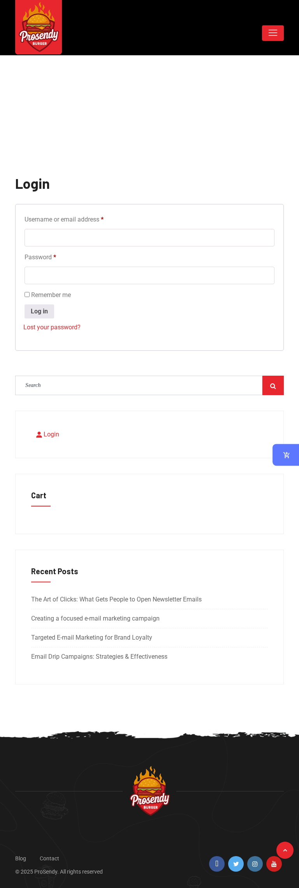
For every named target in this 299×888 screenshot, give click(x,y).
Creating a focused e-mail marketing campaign (95, 618)
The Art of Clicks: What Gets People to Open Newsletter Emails (116, 599)
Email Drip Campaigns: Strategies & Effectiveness (99, 656)
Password (52, 256)
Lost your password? (52, 327)
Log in (39, 311)
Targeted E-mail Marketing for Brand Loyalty (91, 637)
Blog (20, 858)
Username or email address (76, 218)
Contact (49, 858)
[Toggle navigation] (273, 33)
